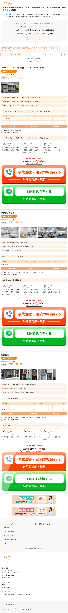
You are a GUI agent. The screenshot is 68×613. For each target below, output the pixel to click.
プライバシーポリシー (13, 609)
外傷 (51, 34)
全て (64, 54)
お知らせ (23, 609)
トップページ (8, 524)
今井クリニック (7, 213)
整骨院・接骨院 (46, 54)
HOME (4, 609)
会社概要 (7, 528)
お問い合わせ (30, 609)
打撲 (44, 34)
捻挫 (29, 34)
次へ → (34, 38)
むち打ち (20, 34)
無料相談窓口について (11, 539)
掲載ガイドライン (10, 543)
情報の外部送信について (41, 524)
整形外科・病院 (15, 54)
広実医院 (5, 355)
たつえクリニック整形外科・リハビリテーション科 (23, 67)
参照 (28, 130)
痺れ (36, 34)
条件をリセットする (34, 61)
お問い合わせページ (10, 532)
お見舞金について (10, 535)
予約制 (38, 58)
